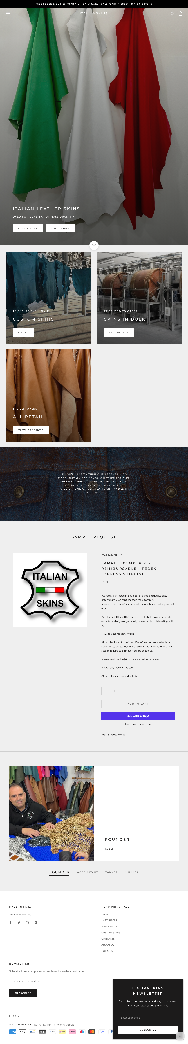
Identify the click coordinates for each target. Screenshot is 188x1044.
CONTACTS (108, 938)
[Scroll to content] (94, 245)
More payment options (138, 724)
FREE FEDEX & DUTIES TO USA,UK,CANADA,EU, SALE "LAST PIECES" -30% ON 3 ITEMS (94, 4)
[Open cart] (180, 13)
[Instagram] (27, 922)
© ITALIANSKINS (20, 1024)
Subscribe (148, 1029)
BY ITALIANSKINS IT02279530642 (54, 1025)
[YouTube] (36, 922)
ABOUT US (107, 945)
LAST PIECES (27, 228)
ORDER (23, 332)
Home (104, 914)
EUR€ (12, 1016)
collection (119, 332)
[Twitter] (19, 922)
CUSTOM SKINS (110, 932)
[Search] (172, 13)
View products (31, 430)
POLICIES (107, 951)
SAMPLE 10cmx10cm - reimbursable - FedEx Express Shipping (129, 568)
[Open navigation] (8, 13)
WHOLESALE (60, 228)
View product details (113, 734)
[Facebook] (10, 922)
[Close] (179, 983)
